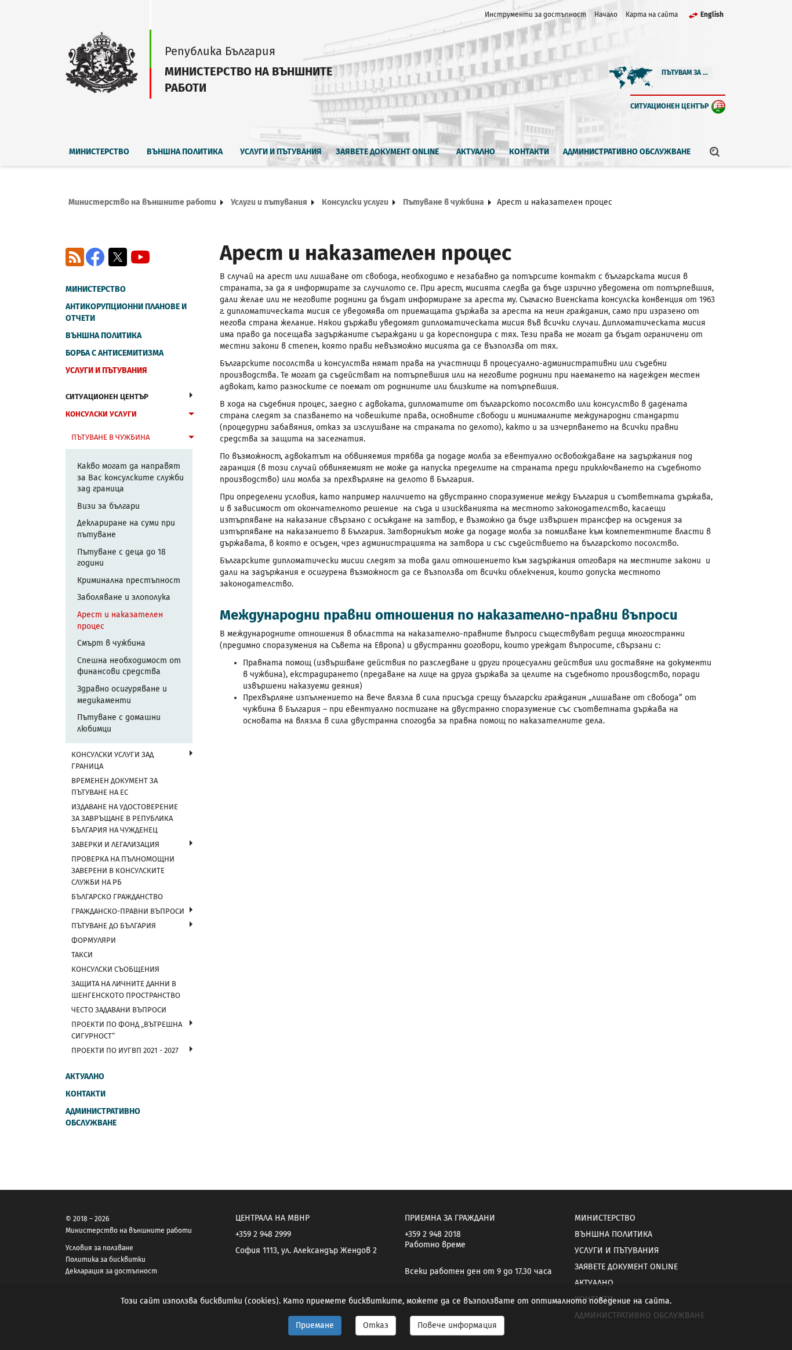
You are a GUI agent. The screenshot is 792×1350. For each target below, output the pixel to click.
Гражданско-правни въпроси (127, 911)
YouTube (140, 257)
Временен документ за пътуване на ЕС (114, 786)
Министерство (99, 152)
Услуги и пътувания (281, 152)
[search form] (715, 151)
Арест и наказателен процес (120, 620)
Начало (605, 14)
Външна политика (185, 152)
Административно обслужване (627, 152)
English (712, 14)
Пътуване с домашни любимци (119, 723)
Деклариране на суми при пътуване (126, 529)
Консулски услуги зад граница (112, 760)
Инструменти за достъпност (535, 14)
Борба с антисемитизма (115, 353)
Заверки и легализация (115, 844)
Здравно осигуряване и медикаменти (122, 694)
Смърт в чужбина (111, 643)
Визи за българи (108, 506)
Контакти (529, 152)
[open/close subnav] (191, 395)
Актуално (475, 152)
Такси (82, 954)
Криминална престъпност (128, 580)
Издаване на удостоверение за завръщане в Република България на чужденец (124, 818)
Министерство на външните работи (142, 202)
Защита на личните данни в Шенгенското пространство (125, 989)
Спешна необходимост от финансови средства (129, 666)
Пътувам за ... (685, 72)
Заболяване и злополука (123, 597)
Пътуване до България (113, 925)
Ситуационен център (669, 106)
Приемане (315, 1325)
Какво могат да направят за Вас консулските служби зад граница (130, 477)
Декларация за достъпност (111, 1271)
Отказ (375, 1325)
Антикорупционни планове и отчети (126, 312)
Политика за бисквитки (106, 1259)
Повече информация (457, 1325)
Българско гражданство (117, 896)
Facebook (95, 257)
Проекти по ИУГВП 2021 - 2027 (125, 1050)
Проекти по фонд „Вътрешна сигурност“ (126, 1030)
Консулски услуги (355, 202)
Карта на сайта (652, 14)
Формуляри (93, 940)
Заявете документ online (387, 152)
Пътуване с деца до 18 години (121, 558)
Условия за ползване (99, 1248)
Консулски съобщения (115, 969)
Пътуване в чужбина (443, 202)
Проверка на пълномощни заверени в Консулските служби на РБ (123, 870)
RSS (75, 257)
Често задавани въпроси (118, 1009)
